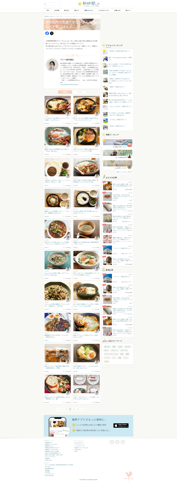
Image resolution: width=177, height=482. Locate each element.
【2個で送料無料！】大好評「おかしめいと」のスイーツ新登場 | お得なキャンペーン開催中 (120, 72)
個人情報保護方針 (49, 468)
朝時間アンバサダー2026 (51, 449)
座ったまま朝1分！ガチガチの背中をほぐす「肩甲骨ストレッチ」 (120, 65)
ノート (126, 358)
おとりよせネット (79, 442)
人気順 (79, 92)
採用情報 (47, 470)
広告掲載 (47, 472)
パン (114, 358)
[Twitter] (52, 34)
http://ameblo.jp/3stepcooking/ (69, 84)
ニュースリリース (49, 473)
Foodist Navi (78, 449)
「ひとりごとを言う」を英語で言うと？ (120, 106)
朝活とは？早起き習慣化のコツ (53, 453)
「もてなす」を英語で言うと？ (118, 119)
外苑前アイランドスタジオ (81, 447)
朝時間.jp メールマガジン (51, 444)
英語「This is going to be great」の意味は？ (120, 58)
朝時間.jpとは (48, 442)
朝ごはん (107, 346)
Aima (76, 451)
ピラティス (124, 350)
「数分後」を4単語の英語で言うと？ (119, 51)
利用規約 (47, 458)
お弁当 (120, 346)
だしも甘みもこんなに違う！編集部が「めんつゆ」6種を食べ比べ (120, 114)
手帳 (119, 358)
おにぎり (127, 346)
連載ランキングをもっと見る (124, 172)
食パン (107, 350)
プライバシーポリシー (50, 456)
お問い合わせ (48, 460)
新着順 (65, 92)
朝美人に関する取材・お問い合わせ (54, 454)
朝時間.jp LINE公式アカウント (52, 447)
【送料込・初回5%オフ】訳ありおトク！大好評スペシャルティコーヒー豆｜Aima (120, 81)
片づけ (107, 361)
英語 (114, 346)
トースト (107, 358)
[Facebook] (47, 34)
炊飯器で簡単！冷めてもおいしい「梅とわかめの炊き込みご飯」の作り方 (118, 94)
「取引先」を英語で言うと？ (117, 126)
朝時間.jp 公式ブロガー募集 (52, 451)
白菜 (121, 354)
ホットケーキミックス (111, 354)
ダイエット (114, 350)
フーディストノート (80, 444)
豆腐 (127, 354)
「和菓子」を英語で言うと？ (117, 87)
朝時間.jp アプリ (49, 446)
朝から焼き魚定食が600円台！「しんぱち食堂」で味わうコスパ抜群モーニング (120, 101)
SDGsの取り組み (49, 475)
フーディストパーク (80, 446)
